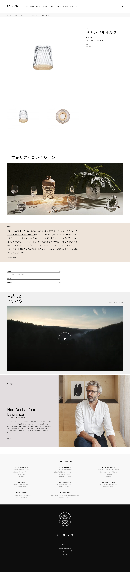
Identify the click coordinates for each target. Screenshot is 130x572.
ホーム (9, 15)
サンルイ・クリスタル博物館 (65, 551)
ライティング (58, 6)
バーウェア (38, 6)
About (9, 226)
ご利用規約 (65, 554)
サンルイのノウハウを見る (116, 302)
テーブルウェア (30, 6)
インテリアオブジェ (48, 6)
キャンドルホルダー (32, 15)
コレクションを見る (11, 257)
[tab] (33, 271)
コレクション (65, 544)
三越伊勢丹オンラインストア (65, 476)
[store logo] (14, 6)
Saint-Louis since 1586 (65, 548)
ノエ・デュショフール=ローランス (21, 235)
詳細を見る (9, 438)
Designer (10, 384)
